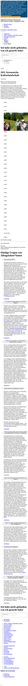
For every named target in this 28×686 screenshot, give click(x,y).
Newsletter (6, 27)
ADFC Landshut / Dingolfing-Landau (13, 35)
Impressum (6, 674)
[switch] (12, 60)
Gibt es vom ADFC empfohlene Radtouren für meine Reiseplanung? (15, 523)
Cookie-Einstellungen (9, 676)
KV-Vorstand (7, 629)
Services (6, 650)
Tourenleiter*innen (8, 634)
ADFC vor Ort (7, 639)
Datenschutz (7, 675)
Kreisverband (7, 627)
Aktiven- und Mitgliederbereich (11, 668)
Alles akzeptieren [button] (16, 16)
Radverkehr (6, 651)
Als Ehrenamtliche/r (9, 661)
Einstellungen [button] (8, 16)
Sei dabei (6, 38)
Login (5, 39)
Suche (5, 43)
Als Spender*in (7, 659)
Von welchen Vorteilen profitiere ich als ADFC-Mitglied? (15, 302)
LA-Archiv (6, 652)
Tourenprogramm (8, 648)
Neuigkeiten (7, 33)
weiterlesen (6, 298)
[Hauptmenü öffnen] (4, 31)
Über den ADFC (8, 624)
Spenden (6, 25)
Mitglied (6, 294)
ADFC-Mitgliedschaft (9, 658)
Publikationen (7, 640)
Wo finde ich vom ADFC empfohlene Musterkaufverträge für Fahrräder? (15, 577)
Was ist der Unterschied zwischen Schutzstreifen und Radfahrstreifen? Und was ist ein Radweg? (16, 432)
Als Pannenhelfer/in (8, 663)
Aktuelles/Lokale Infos (9, 36)
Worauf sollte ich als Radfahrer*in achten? (13, 388)
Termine (6, 647)
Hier (15, 333)
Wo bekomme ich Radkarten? (11, 546)
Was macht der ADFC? (9, 259)
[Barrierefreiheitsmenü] (1, 31)
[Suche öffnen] (2, 31)
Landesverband (7, 626)
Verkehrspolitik (7, 633)
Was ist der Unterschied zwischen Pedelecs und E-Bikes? (15, 478)
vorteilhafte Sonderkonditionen (16, 328)
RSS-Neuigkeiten (8, 654)
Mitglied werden (8, 24)
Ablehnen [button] (3, 16)
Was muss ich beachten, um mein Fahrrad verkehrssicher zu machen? (15, 341)
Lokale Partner (7, 637)
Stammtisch (6, 631)
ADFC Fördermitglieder (10, 641)
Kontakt (6, 643)
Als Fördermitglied (8, 662)
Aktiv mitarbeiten (8, 636)
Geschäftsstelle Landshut (10, 630)
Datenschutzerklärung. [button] (6, 15)
